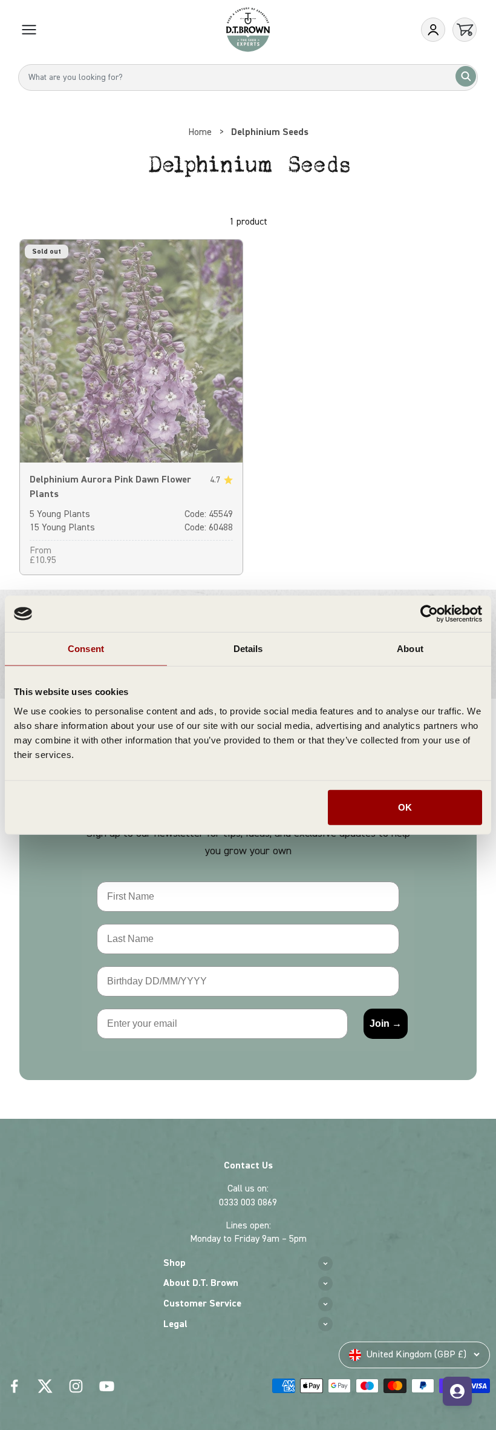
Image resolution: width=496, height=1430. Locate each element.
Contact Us (248, 1165)
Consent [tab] (86, 649)
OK (405, 807)
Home (200, 132)
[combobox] (248, 77)
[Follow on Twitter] (45, 1386)
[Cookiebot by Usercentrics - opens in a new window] (429, 614)
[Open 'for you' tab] (457, 1391)
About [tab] (410, 649)
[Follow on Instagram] (76, 1386)
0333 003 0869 (248, 1202)
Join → (386, 1023)
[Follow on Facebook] (14, 1386)
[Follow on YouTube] (107, 1386)
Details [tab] (248, 649)
